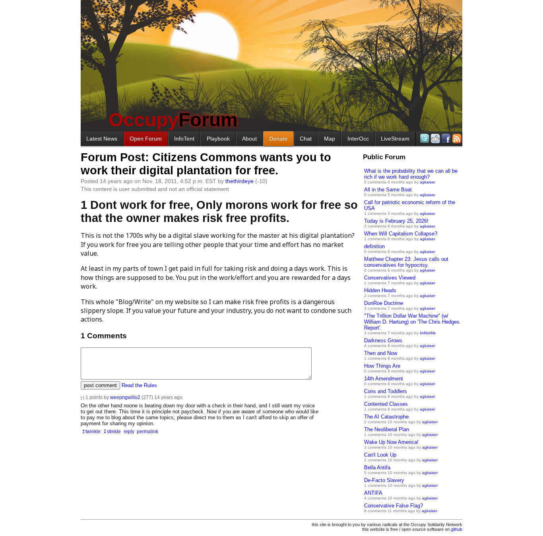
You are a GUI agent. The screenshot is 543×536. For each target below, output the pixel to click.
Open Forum (146, 138)
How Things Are (382, 366)
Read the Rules (139, 385)
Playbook (218, 138)
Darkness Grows (383, 340)
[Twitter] (424, 138)
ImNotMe (428, 333)
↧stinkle (112, 431)
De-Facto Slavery (384, 480)
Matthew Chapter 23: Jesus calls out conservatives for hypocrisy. (406, 262)
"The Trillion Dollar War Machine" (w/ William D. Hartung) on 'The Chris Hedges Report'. (412, 322)
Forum (173, 119)
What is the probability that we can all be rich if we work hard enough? (411, 174)
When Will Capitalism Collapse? (400, 234)
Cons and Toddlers (385, 391)
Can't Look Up (380, 455)
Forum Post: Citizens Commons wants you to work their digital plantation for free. (206, 164)
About (249, 138)
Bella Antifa (377, 467)
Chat (306, 138)
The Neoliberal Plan (386, 429)
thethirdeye (239, 181)
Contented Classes (386, 404)
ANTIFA (373, 493)
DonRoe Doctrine (383, 303)
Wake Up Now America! (391, 442)
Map (329, 138)
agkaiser (427, 182)
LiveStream (395, 138)
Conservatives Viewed (389, 278)
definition (374, 246)
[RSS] (456, 138)
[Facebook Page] (445, 138)
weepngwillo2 (125, 397)
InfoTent (184, 138)
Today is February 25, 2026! (396, 221)
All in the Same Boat (388, 190)
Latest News (101, 138)
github (456, 529)
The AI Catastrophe (386, 417)
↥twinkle (91, 431)
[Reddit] (434, 138)
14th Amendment (383, 379)
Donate (278, 138)
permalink (147, 431)
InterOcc (358, 138)
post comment (100, 385)
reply (129, 431)
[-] (82, 397)
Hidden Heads (380, 290)
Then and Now (380, 353)
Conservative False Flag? (393, 506)
